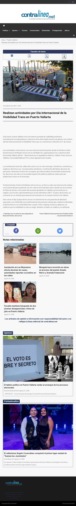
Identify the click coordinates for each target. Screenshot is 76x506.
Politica (5, 30)
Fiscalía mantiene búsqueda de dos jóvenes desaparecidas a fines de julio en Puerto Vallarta (20, 309)
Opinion (15, 30)
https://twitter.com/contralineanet (72, 2)
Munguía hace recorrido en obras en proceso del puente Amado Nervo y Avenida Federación (54, 270)
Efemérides (46, 30)
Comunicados (34, 30)
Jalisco (66, 30)
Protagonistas (57, 30)
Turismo (24, 30)
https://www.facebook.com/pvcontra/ (69, 2)
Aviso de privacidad (68, 503)
